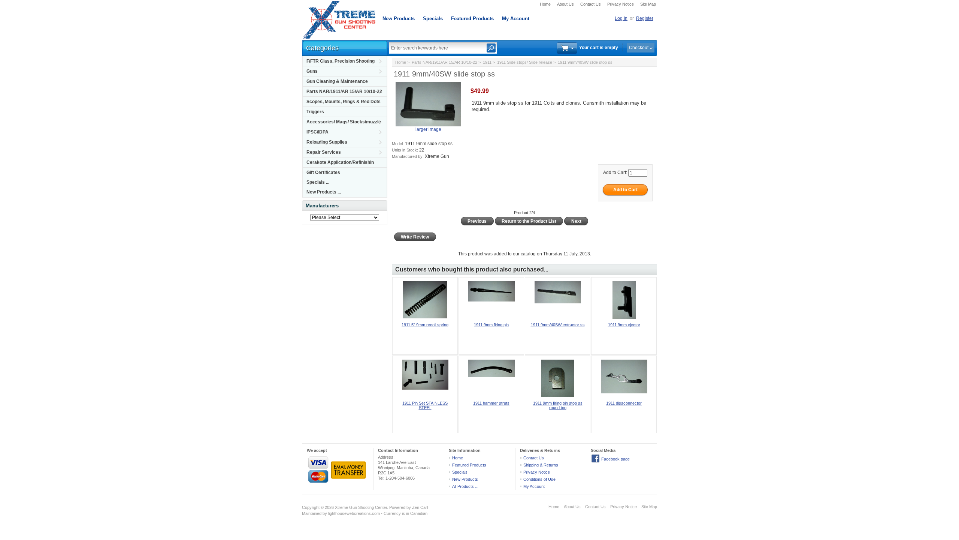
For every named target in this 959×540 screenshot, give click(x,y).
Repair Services (323, 152)
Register (644, 18)
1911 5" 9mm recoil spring (425, 324)
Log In (621, 18)
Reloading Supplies (326, 142)
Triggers (315, 111)
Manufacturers (322, 205)
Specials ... (317, 182)
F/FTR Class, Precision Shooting (340, 61)
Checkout (638, 47)
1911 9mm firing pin (491, 324)
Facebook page (615, 459)
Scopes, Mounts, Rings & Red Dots (343, 101)
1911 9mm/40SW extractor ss (558, 324)
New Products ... (323, 192)
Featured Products (472, 18)
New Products (398, 18)
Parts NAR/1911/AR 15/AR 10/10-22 (344, 91)
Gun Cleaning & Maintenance (337, 81)
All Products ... (465, 486)
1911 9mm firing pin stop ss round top (558, 405)
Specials (433, 18)
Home (545, 4)
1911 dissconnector (624, 403)
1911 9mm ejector (624, 324)
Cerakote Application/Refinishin (340, 162)
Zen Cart (420, 507)
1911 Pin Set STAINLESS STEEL (425, 405)
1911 (487, 62)
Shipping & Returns (540, 465)
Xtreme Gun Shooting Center (361, 507)
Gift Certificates (323, 172)
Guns (312, 71)
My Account (515, 18)
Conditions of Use (539, 479)
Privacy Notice (620, 4)
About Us (565, 4)
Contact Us (590, 4)
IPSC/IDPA (317, 132)
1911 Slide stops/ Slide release (524, 62)
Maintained (311, 513)
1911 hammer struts (491, 403)
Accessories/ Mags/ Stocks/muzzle (343, 121)
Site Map (648, 4)
